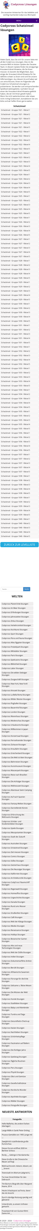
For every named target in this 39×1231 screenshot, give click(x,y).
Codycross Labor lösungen (13, 668)
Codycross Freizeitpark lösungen (15, 647)
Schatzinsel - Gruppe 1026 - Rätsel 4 (15, 230)
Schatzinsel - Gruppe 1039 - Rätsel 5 (15, 515)
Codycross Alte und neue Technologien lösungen (12, 946)
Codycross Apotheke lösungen (14, 1096)
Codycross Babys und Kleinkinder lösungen (15, 1008)
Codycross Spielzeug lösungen (14, 1057)
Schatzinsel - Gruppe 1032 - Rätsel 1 (15, 347)
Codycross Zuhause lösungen (14, 744)
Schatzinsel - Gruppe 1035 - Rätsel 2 (15, 415)
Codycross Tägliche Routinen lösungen (13, 1062)
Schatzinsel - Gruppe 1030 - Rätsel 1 (15, 304)
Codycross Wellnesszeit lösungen (15, 786)
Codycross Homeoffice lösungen (15, 893)
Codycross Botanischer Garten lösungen (14, 940)
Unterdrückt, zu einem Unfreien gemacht (15, 1205)
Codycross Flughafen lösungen (14, 703)
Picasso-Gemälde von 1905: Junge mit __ (17, 1135)
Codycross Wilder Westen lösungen (16, 699)
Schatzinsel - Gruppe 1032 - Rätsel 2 (15, 351)
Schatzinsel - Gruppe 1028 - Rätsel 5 (15, 278)
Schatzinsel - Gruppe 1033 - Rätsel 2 (15, 372)
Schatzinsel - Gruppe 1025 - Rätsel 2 (15, 200)
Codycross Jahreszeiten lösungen (15, 617)
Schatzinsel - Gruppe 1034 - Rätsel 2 (15, 394)
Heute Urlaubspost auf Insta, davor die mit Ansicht (16, 1191)
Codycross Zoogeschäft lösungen (15, 679)
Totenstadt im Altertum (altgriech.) (16, 1173)
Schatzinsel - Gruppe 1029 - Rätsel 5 (15, 299)
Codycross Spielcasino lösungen (15, 660)
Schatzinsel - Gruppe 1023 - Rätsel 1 (15, 153)
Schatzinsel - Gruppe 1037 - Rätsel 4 (15, 467)
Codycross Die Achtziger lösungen (16, 781)
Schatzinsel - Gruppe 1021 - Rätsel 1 (15, 110)
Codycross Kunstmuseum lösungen (16, 766)
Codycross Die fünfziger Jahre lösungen (14, 1051)
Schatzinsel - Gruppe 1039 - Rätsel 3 (15, 506)
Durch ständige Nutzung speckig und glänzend (17, 1198)
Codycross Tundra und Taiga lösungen (13, 1015)
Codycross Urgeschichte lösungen (16, 897)
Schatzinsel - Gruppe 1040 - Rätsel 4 (15, 532)
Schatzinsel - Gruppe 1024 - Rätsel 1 (15, 174)
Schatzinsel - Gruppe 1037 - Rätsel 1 (15, 454)
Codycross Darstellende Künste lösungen (15, 809)
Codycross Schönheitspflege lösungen (13, 1037)
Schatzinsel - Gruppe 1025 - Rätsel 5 (15, 213)
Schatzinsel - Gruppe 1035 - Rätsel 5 (15, 428)
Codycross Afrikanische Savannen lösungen (15, 973)
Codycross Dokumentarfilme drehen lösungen (17, 962)
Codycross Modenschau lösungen (15, 720)
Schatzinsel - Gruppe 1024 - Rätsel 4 (15, 187)
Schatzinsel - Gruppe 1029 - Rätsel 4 (15, 295)
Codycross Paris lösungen (12, 655)
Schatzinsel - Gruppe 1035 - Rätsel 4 (15, 424)
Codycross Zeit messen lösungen (15, 852)
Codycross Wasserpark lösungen (15, 770)
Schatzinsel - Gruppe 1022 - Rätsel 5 (15, 149)
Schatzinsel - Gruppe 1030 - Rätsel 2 (15, 308)
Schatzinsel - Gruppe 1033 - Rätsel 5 (15, 385)
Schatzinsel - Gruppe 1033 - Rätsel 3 (15, 377)
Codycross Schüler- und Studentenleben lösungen (12, 822)
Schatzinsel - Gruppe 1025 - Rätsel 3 (15, 205)
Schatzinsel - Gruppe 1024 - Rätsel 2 (15, 179)
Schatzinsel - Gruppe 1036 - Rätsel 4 (15, 446)
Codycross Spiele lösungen (13, 828)
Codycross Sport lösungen (12, 634)
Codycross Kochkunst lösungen (15, 629)
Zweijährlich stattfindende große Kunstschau (15, 1142)
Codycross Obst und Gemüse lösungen (14, 1077)
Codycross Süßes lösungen (13, 861)
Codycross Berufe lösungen (13, 967)
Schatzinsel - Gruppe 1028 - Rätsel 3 (15, 269)
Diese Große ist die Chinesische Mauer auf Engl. (15, 1160)
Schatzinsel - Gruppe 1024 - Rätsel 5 (15, 192)
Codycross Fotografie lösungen (14, 1105)
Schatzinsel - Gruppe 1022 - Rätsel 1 (15, 131)
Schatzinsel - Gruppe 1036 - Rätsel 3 (15, 441)
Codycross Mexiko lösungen (13, 926)
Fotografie (17, 1119)
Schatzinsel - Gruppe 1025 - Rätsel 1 (15, 196)
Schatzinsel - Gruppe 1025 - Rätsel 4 (15, 209)
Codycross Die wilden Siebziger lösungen (14, 673)
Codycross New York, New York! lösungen (15, 685)
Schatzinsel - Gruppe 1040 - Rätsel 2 (15, 523)
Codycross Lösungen (24, 4)
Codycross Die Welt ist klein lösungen (17, 757)
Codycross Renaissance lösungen (15, 930)
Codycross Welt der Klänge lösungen (17, 921)
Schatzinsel (19, 106)
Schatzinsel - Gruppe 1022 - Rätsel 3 (15, 140)
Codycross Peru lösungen (12, 1068)
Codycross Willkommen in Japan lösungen (15, 730)
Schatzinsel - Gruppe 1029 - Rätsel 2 (15, 286)
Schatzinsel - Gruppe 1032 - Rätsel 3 (15, 355)
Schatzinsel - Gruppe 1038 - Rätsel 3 (15, 484)
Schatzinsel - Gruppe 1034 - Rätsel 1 (15, 390)
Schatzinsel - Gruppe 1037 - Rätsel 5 (15, 471)
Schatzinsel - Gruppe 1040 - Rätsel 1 (15, 519)
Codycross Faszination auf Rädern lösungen (15, 1044)
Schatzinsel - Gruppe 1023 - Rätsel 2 (15, 157)
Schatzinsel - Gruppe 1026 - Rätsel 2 (15, 222)
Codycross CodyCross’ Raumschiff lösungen (16, 883)
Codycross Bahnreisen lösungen (15, 762)
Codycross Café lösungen (12, 917)
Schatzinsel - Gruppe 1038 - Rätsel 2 (15, 480)
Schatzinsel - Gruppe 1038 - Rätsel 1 (15, 476)
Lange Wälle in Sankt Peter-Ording (16, 1130)
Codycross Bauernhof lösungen (15, 707)
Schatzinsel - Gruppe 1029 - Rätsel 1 (15, 282)
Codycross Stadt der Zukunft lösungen (13, 838)
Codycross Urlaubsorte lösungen (15, 725)
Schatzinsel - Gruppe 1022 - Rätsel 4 (15, 144)
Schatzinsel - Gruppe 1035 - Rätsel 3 (15, 420)
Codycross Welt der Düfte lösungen (16, 952)
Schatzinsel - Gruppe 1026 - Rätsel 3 (15, 226)
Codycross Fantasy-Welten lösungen (16, 803)
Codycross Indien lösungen (13, 956)
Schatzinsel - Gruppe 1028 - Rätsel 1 (15, 260)
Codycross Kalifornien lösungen (15, 873)
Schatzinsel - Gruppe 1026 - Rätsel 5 (15, 235)
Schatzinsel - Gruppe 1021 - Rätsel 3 (15, 118)
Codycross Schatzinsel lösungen (15, 848)
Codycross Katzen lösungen (13, 1028)
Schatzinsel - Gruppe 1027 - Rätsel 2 (15, 243)
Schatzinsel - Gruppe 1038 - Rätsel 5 (15, 493)
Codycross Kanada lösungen (13, 902)
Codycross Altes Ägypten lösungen (16, 642)
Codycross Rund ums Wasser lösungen (14, 907)
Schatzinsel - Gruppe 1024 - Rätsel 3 (15, 183)
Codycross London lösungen (13, 712)
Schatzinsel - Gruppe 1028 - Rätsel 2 (15, 265)
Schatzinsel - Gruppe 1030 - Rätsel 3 (15, 312)
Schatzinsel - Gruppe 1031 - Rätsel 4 (15, 338)
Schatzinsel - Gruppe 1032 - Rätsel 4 (15, 360)
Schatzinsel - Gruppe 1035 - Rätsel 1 (15, 411)
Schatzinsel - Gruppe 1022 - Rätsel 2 (15, 136)
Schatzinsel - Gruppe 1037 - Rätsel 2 (15, 459)
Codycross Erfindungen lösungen (15, 612)
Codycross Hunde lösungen (13, 999)
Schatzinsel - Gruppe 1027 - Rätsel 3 (15, 248)
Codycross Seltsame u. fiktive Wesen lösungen (16, 986)
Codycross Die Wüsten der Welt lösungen (15, 993)
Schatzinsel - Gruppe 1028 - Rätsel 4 (15, 273)
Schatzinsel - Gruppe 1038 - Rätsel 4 (15, 489)
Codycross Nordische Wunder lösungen (14, 1091)
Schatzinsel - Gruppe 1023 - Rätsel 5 (15, 170)
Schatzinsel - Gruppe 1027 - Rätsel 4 (15, 252)
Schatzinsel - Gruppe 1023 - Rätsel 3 (15, 161)
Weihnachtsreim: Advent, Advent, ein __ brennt (17, 1167)
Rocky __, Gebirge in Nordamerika (15, 1155)
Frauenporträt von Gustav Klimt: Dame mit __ (15, 1212)
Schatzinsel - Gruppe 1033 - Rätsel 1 (15, 368)
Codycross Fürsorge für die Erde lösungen (15, 980)
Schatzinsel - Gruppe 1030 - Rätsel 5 (15, 321)
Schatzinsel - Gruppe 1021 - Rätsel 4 (15, 123)
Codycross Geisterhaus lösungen (15, 865)
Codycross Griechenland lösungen (16, 753)
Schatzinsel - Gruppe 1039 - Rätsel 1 (15, 497)
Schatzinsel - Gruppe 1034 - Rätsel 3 (15, 398)
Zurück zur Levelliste (19, 544)
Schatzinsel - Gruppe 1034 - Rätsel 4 (15, 403)
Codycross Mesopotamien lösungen (16, 832)
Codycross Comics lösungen (13, 856)
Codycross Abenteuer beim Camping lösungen (17, 791)
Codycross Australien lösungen (14, 843)
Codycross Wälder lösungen (13, 1101)
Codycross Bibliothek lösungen (14, 664)
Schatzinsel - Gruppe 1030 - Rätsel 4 (15, 316)
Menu (18, 20)
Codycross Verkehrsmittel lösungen (16, 625)
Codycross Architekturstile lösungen (16, 878)
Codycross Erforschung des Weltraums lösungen (13, 815)
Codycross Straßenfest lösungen (15, 913)
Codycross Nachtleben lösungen (15, 1032)
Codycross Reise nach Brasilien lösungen (14, 776)
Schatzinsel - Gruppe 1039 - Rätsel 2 (15, 502)
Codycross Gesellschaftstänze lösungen (14, 1084)
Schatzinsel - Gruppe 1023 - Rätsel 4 (15, 166)
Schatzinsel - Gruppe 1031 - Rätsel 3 (15, 334)
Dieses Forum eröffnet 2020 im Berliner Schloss (14, 1149)
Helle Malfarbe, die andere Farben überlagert (15, 1124)
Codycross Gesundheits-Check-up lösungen (15, 1022)
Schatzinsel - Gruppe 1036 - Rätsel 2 (15, 437)
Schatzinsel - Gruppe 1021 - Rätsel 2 (15, 114)
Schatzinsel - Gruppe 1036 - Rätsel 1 (15, 433)
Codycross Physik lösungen (13, 1072)
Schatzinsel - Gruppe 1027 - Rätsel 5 (15, 256)
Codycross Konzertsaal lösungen (15, 736)
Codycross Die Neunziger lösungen (16, 869)
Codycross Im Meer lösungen (14, 608)
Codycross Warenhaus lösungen (15, 716)
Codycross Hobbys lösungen (13, 934)
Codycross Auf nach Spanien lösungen (13, 798)
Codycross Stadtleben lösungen (15, 1003)
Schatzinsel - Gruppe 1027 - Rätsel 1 (15, 239)
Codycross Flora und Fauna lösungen (17, 638)
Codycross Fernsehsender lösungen (16, 740)
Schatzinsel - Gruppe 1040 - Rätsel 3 (15, 527)
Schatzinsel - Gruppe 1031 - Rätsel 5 (15, 342)
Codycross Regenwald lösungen (15, 889)
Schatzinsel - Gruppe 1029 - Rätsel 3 (15, 291)
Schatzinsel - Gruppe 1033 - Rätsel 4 (15, 381)
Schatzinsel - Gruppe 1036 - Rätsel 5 (15, 450)
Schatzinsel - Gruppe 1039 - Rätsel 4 (15, 510)
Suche (26, 589)
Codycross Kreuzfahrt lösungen (15, 749)
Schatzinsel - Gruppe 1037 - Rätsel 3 (15, 463)
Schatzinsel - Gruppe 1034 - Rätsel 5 (15, 407)
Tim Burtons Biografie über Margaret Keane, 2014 (17, 1185)
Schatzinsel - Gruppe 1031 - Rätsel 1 (15, 325)
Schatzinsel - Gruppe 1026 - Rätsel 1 (15, 217)
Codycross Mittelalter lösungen (14, 651)
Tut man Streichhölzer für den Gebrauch (14, 1178)
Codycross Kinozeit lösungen (13, 690)
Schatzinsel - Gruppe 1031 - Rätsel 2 (15, 329)
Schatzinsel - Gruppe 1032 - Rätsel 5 (15, 364)
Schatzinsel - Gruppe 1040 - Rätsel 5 (15, 536)
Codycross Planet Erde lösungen (15, 604)
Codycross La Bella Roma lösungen (16, 695)
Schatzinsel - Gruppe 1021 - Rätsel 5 (15, 127)
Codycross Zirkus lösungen (13, 621)
